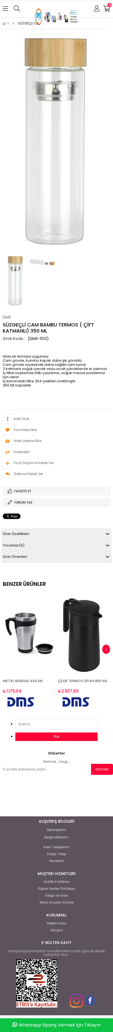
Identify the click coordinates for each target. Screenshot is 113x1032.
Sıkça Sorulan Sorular (56, 902)
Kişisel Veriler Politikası (56, 889)
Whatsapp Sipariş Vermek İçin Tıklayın (60, 1025)
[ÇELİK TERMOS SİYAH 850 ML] (84, 633)
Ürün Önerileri (15, 556)
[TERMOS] (13, 23)
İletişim (56, 930)
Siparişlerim (56, 830)
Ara (56, 736)
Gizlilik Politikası (57, 882)
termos (49, 762)
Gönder (102, 769)
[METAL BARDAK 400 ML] (29, 633)
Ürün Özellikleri (16, 533)
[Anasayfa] (8, 23)
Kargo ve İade (56, 895)
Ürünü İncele (40, 652)
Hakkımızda (56, 923)
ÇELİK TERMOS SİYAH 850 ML (83, 681)
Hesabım (56, 861)
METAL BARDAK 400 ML (23, 681)
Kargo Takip (56, 854)
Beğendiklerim (56, 837)
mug (63, 762)
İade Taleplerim (56, 847)
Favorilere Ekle (29, 652)
